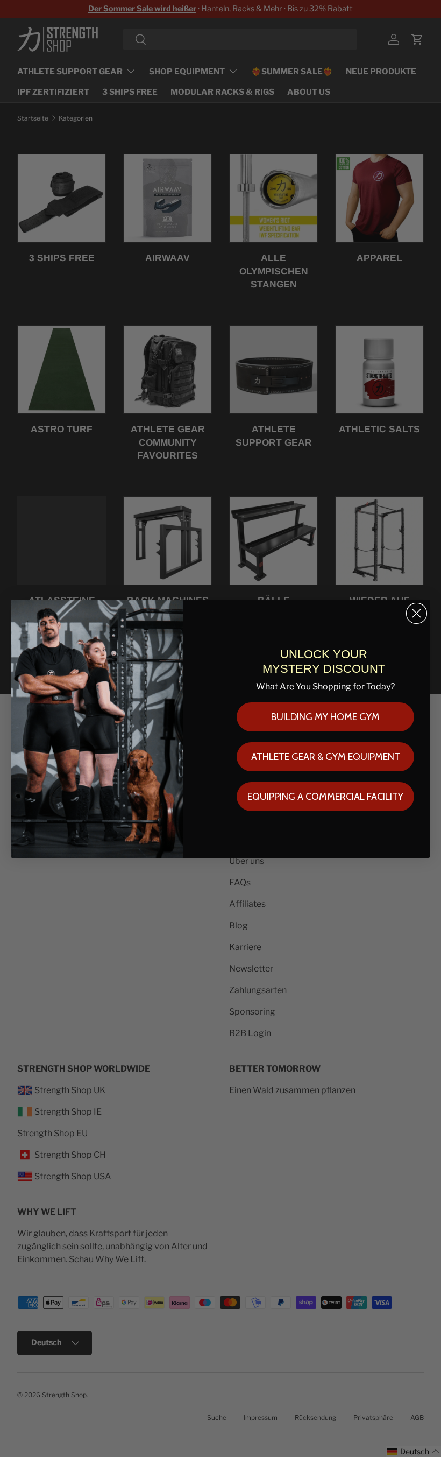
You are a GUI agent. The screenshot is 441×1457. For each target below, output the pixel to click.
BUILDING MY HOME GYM (325, 717)
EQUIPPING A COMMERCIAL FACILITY (325, 797)
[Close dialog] (416, 613)
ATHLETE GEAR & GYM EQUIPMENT (325, 757)
